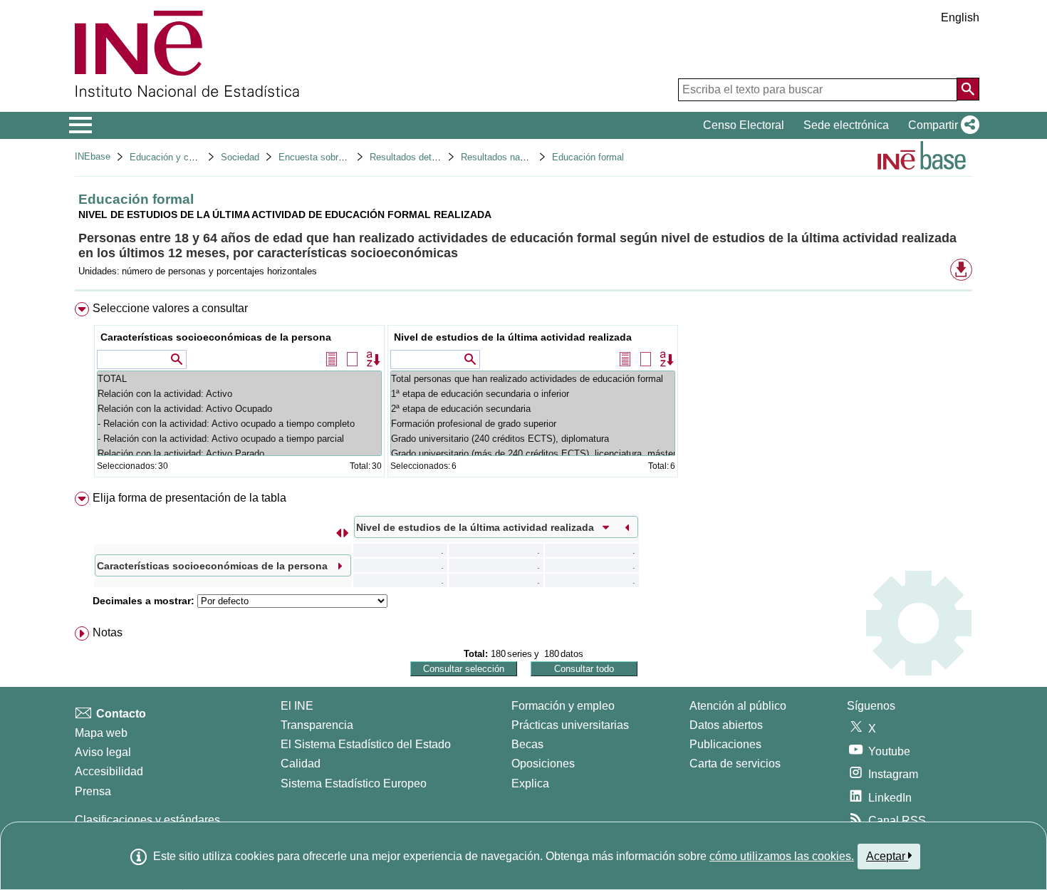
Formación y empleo (563, 706)
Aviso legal (103, 752)
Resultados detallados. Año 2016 (437, 157)
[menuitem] (523, 393)
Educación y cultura (171, 157)
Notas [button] (108, 632)
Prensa (93, 791)
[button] (940, 125)
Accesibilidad (109, 771)
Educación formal (588, 157)
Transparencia (317, 725)
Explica (530, 783)
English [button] (960, 17)
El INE (297, 706)
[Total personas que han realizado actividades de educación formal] (532, 378)
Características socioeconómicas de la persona (215, 337)
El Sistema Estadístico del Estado (366, 744)
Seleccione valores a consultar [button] (170, 308)
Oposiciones (543, 763)
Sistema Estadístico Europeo (354, 783)
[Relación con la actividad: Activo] (239, 393)
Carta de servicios (735, 763)
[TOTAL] (239, 378)
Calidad (301, 763)
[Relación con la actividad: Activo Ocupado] (239, 408)
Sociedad (240, 157)
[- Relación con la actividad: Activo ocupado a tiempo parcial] (239, 438)
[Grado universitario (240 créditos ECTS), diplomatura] (532, 438)
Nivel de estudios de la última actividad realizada (513, 337)
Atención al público (737, 706)
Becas (527, 744)
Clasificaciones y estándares (147, 820)
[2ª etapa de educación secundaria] (532, 408)
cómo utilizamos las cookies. (781, 856)
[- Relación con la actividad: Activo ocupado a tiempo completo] (239, 423)
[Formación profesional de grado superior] (532, 423)
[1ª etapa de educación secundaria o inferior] (532, 393)
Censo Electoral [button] (743, 125)
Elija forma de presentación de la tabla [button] (189, 498)
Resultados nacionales (507, 157)
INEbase (92, 156)
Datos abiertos (726, 725)
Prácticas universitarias (570, 725)
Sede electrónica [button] (846, 125)
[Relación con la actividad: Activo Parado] (239, 453)
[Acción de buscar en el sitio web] (968, 89)
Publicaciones (725, 744)
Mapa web (101, 733)
